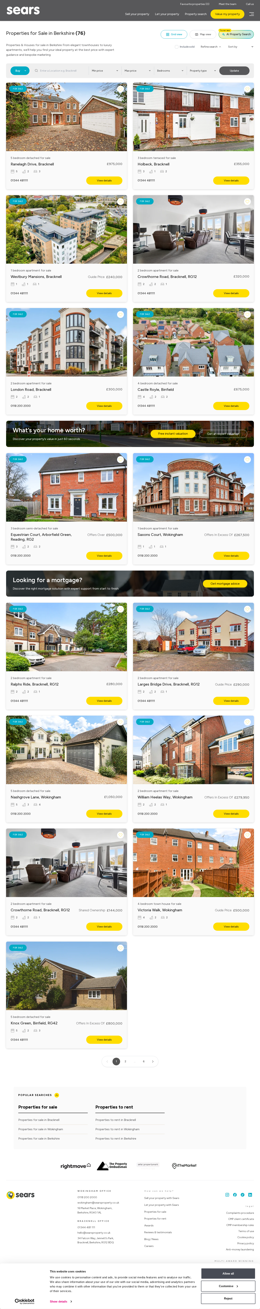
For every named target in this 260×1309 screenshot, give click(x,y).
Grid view (176, 34)
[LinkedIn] (250, 1194)
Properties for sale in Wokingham (40, 1129)
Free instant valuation (173, 433)
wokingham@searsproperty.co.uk (98, 1202)
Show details (58, 1301)
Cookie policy (245, 1237)
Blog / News (151, 1239)
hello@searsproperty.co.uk (93, 1232)
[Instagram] (227, 1194)
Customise (226, 1285)
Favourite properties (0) (194, 4)
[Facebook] (235, 1194)
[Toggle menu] (251, 14)
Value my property (227, 14)
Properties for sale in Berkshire (39, 1138)
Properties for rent (155, 1218)
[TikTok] (242, 1194)
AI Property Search (235, 33)
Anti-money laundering (240, 1249)
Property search (196, 14)
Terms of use (246, 1231)
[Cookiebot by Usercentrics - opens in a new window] (24, 1301)
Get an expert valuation (223, 434)
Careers (149, 1246)
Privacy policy (245, 1243)
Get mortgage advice (225, 583)
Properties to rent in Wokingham (117, 1129)
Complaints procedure (240, 1213)
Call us (250, 4)
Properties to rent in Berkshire (115, 1138)
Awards (149, 1225)
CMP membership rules (240, 1225)
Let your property (167, 14)
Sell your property (137, 14)
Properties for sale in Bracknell (38, 1120)
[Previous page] (107, 1061)
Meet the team (227, 4)
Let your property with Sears (161, 1205)
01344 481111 (19, 180)
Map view (205, 34)
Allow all (228, 1273)
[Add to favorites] (120, 89)
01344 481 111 (86, 1227)
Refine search (209, 46)
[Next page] (153, 1061)
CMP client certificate (241, 1219)
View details (104, 180)
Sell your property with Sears (161, 1198)
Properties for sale (155, 1211)
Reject (228, 1298)
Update (234, 70)
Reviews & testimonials (158, 1232)
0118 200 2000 (21, 406)
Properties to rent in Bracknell (115, 1120)
